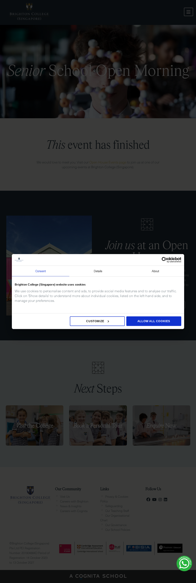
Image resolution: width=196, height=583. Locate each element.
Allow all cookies (153, 321)
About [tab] (155, 271)
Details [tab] (98, 271)
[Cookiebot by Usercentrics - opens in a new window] (164, 260)
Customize (95, 321)
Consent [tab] (40, 271)
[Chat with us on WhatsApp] (184, 563)
